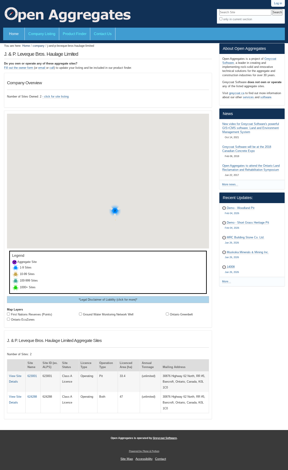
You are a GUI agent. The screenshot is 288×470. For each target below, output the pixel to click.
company (39, 45)
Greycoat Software (165, 438)
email (42, 67)
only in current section (237, 19)
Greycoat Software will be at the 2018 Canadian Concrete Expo (246, 149)
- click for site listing (55, 96)
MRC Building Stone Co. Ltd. (244, 240)
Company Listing (41, 34)
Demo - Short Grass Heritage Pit (247, 225)
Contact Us (103, 34)
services (249, 97)
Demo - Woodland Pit (239, 210)
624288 (32, 396)
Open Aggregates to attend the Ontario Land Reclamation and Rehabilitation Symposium (251, 167)
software (265, 97)
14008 (232, 269)
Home (14, 34)
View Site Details (15, 379)
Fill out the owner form (19, 67)
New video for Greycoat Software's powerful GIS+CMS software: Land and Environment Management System (250, 128)
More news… (230, 184)
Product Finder (74, 34)
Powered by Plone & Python (144, 451)
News (228, 113)
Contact (160, 459)
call (52, 67)
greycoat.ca (236, 93)
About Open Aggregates (244, 48)
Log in (278, 3)
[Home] (67, 14)
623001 (32, 376)
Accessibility (144, 459)
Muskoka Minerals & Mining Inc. (247, 255)
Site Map (126, 459)
